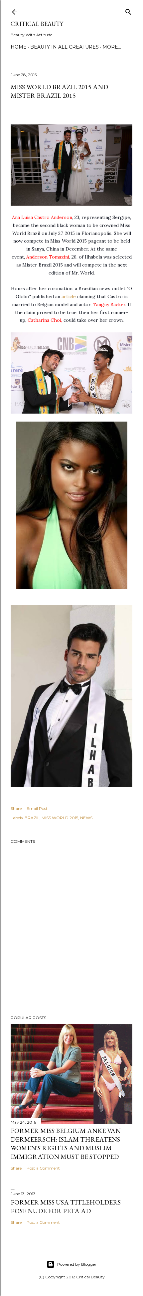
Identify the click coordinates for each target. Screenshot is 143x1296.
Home (19, 47)
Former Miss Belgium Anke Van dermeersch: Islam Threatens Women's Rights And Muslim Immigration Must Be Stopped (66, 1143)
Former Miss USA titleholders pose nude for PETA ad (66, 1206)
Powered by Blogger (76, 1264)
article (69, 296)
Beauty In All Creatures (64, 47)
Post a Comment (43, 1168)
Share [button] (16, 808)
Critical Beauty (37, 24)
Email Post (37, 808)
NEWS (86, 817)
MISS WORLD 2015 (60, 817)
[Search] (128, 10)
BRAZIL (32, 817)
